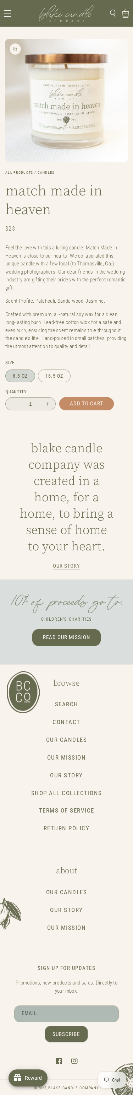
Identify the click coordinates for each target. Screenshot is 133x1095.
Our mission (66, 927)
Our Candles (66, 740)
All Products (19, 172)
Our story (66, 566)
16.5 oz (54, 376)
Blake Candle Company (73, 1088)
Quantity (16, 391)
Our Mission (66, 757)
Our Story (66, 775)
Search (66, 704)
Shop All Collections (66, 793)
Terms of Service (66, 810)
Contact (66, 722)
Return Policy (67, 828)
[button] (7, 13)
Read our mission (66, 637)
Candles (46, 172)
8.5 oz (20, 376)
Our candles (66, 892)
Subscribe (66, 1034)
